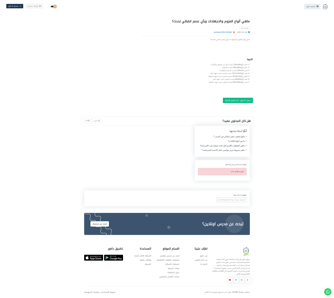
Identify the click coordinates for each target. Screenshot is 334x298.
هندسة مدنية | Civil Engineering (232, 199)
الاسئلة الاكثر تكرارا (142, 256)
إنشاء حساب (33, 6)
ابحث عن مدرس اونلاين (169, 256)
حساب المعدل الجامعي (169, 276)
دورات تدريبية (173, 268)
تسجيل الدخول (13, 6)
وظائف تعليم (145, 260)
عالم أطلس (208, 292)
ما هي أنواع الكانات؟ (236, 141)
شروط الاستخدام (108, 292)
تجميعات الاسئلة (172, 264)
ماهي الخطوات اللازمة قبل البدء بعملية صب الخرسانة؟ (222, 146)
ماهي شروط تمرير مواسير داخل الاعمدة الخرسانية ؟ (223, 150)
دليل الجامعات (173, 272)
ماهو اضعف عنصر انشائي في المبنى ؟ (229, 136)
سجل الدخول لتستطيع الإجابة (238, 100)
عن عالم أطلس (201, 260)
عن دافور (204, 256)
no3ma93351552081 (223, 32)
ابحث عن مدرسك (100, 224)
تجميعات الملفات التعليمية (168, 260)
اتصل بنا (204, 264)
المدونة (148, 264)
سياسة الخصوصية (92, 292)
